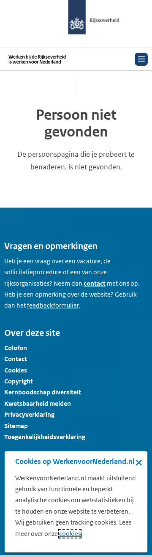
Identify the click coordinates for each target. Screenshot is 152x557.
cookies (70, 534)
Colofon (15, 348)
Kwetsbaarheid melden (37, 403)
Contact (15, 359)
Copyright (18, 381)
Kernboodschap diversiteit (42, 392)
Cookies (15, 370)
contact (95, 283)
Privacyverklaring (29, 414)
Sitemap (16, 426)
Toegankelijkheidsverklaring (44, 437)
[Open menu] (141, 59)
